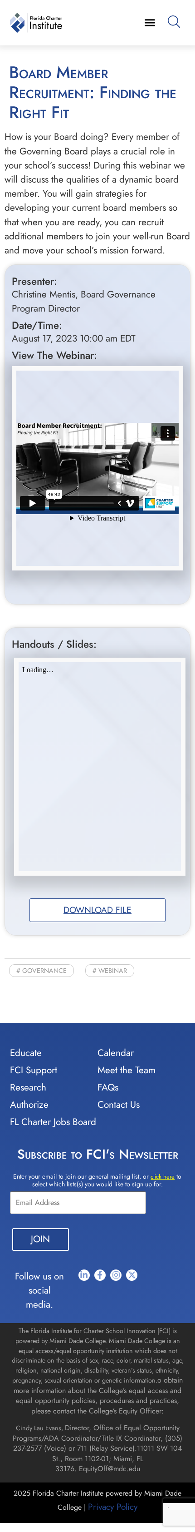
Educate (26, 1053)
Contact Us (119, 1104)
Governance (44, 970)
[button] (150, 22)
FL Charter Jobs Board (53, 1122)
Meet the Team (127, 1070)
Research (28, 1087)
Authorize (29, 1104)
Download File (97, 909)
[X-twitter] (131, 1275)
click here (163, 1176)
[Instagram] (116, 1275)
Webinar (112, 970)
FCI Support (33, 1070)
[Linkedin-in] (84, 1275)
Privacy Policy (112, 1506)
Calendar (116, 1053)
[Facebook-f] (100, 1275)
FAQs (108, 1087)
